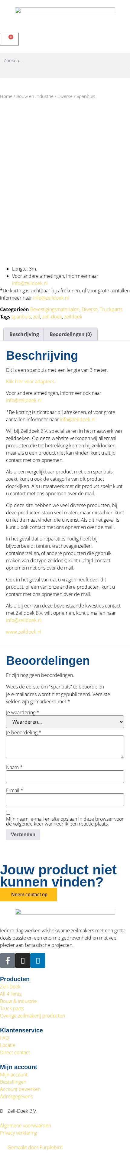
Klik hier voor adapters (30, 381)
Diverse (65, 96)
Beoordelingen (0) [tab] (71, 334)
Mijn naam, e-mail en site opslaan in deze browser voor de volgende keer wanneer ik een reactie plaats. (65, 821)
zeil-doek (52, 316)
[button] (65, 73)
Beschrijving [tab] (24, 334)
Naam (14, 767)
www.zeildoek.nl (23, 631)
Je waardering (22, 712)
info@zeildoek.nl (30, 283)
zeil (36, 316)
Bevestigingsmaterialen (55, 309)
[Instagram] (22, 960)
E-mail (14, 790)
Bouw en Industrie (35, 96)
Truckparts (111, 309)
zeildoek (73, 316)
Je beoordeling (23, 732)
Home (6, 96)
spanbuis (21, 316)
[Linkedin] (37, 960)
